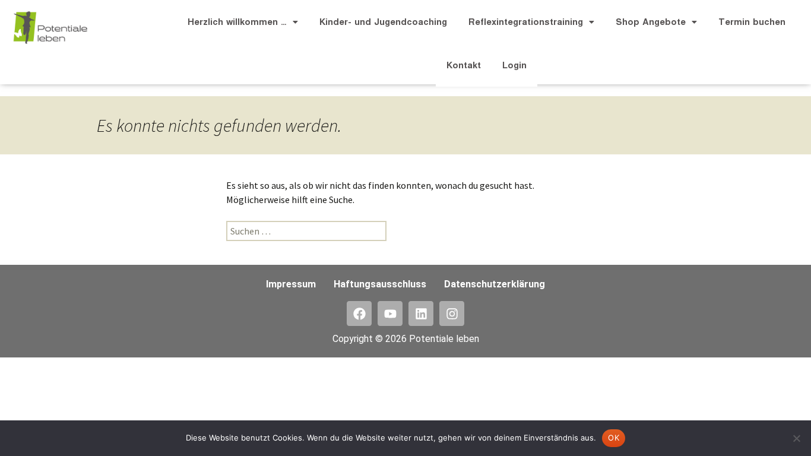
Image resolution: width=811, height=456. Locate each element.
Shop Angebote (651, 22)
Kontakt (463, 65)
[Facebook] (359, 313)
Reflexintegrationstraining (525, 22)
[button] (243, 21)
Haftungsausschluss (380, 284)
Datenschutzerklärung (494, 284)
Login (514, 65)
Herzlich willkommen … (237, 22)
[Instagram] (451, 313)
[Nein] (796, 438)
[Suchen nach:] (306, 231)
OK (613, 437)
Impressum (291, 284)
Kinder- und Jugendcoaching (383, 22)
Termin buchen (751, 22)
